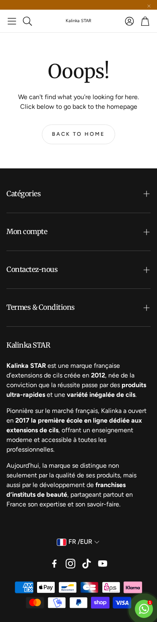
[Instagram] (70, 563)
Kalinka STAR (78, 20)
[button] (11, 21)
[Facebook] (54, 563)
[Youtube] (102, 563)
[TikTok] (86, 563)
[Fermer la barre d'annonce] (149, 6)
